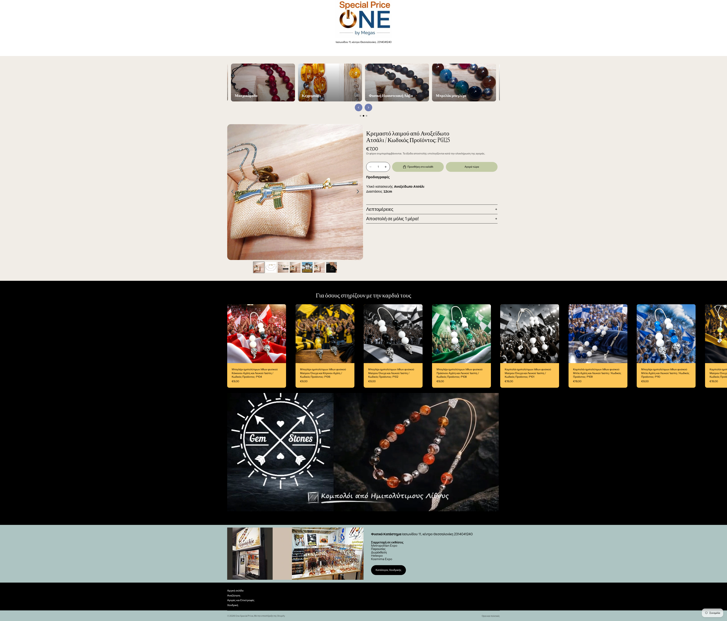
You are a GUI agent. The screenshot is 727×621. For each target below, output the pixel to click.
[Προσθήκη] (280, 357)
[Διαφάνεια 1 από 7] (259, 267)
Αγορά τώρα (472, 166)
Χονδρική (232, 605)
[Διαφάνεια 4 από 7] (295, 267)
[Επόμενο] (368, 107)
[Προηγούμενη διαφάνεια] (231, 192)
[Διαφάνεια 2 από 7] (271, 267)
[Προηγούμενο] (358, 107)
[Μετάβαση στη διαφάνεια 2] (363, 116)
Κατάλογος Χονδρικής (388, 570)
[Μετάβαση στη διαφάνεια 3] (366, 116)
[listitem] (458, 51)
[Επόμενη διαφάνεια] (359, 192)
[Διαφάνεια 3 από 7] (283, 267)
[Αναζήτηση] (481, 51)
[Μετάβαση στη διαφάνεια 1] (360, 116)
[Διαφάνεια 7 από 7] (331, 267)
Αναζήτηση (233, 595)
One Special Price (244, 615)
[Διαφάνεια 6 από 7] (319, 267)
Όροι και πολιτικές (491, 616)
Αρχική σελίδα (235, 590)
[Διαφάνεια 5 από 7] (307, 267)
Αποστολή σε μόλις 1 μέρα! (392, 218)
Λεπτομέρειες (379, 209)
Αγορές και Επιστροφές (240, 600)
